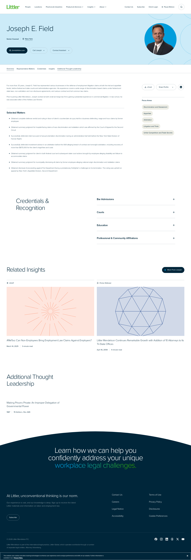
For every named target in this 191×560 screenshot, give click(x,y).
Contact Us (117, 494)
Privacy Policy (155, 501)
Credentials (41, 68)
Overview (10, 68)
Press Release (105, 283)
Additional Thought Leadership (69, 68)
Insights (52, 68)
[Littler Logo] (13, 7)
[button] (156, 539)
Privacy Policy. (18, 558)
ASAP (11, 283)
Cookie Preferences (158, 515)
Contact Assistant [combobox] (59, 50)
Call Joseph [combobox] (37, 50)
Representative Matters (26, 68)
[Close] (187, 555)
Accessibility (117, 515)
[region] (95, 556)
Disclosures (154, 508)
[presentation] (50, 311)
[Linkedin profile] (181, 87)
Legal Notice (118, 508)
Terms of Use (155, 494)
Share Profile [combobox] (164, 87)
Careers (115, 501)
